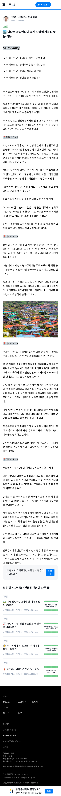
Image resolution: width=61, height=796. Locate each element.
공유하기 (50, 572)
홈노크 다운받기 (43, 5)
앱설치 (48, 791)
